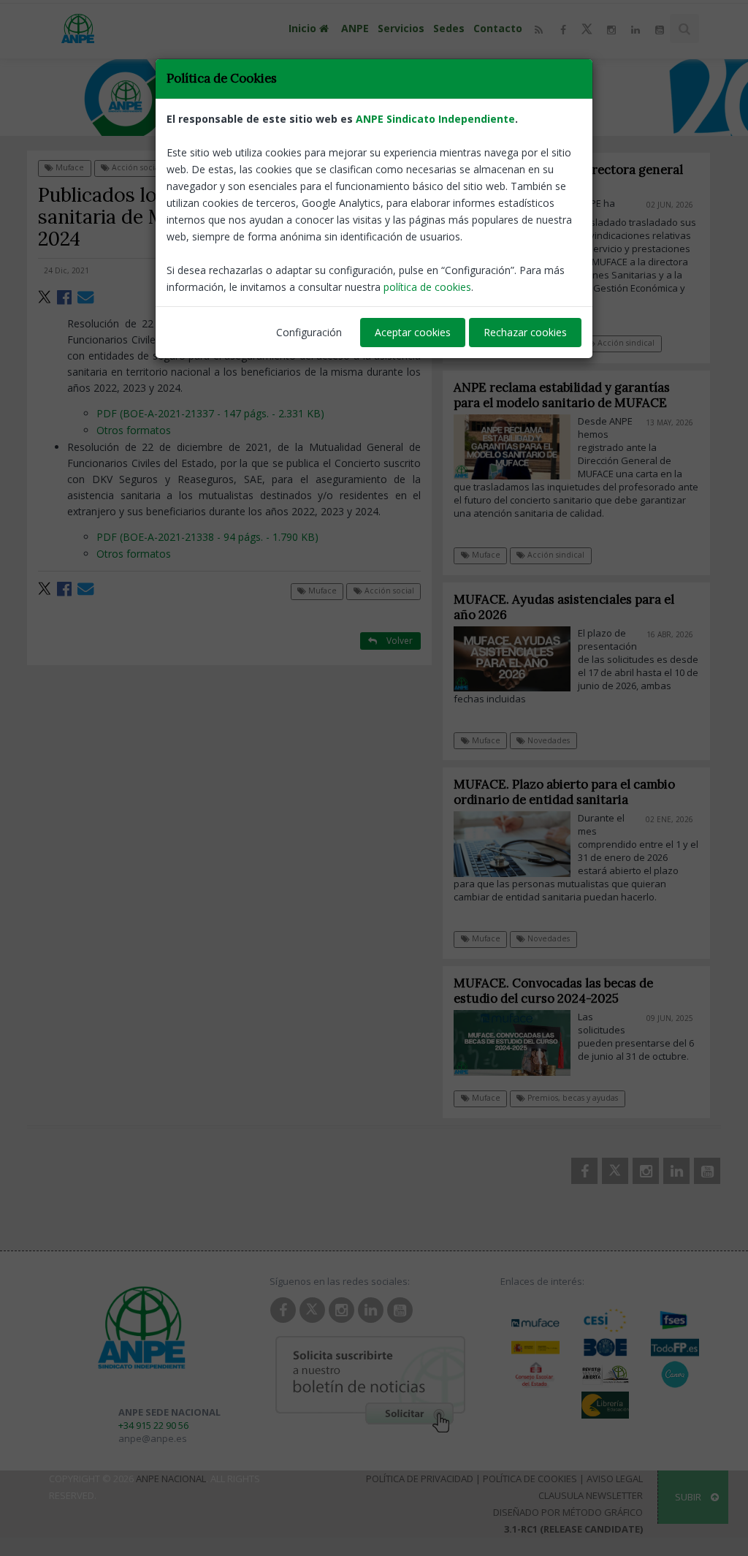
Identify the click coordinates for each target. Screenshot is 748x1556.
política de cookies (427, 287)
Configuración (309, 332)
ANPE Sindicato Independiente (435, 119)
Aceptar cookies (413, 332)
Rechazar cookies (525, 332)
